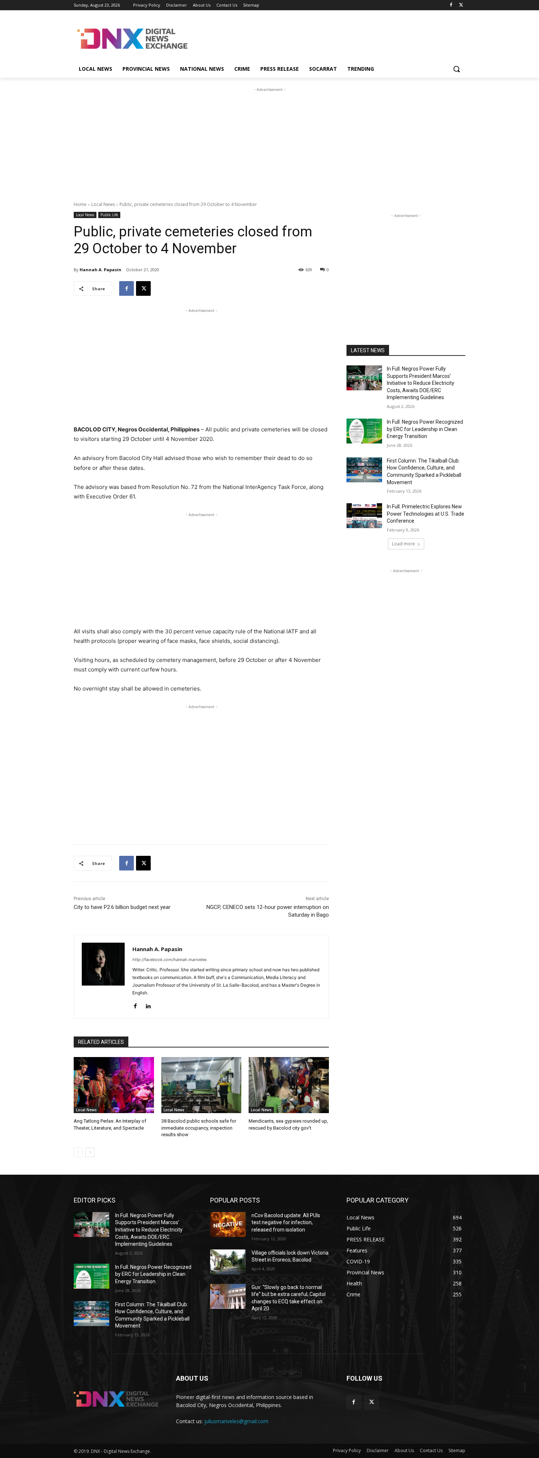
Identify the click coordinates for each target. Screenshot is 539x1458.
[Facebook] (451, 5)
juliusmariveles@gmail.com (236, 1421)
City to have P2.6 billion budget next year (122, 907)
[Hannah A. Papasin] (103, 977)
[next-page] (90, 1152)
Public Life (109, 214)
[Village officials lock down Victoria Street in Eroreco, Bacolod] (228, 1261)
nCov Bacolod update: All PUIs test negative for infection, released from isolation (286, 1222)
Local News (103, 204)
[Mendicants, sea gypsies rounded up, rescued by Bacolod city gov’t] (289, 1085)
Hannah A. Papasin (100, 269)
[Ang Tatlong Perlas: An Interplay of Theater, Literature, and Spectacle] (114, 1085)
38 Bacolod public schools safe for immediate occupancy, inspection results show (198, 1127)
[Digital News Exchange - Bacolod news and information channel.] (132, 39)
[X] (461, 5)
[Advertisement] (324, 37)
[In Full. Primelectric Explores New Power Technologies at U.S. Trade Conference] (364, 515)
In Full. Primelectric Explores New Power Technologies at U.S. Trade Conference (425, 514)
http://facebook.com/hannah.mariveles (169, 959)
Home (80, 204)
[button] (456, 69)
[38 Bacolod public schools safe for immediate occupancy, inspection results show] (201, 1085)
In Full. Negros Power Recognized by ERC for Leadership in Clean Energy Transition (425, 429)
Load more (403, 544)
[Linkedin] (148, 1004)
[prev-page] (78, 1152)
